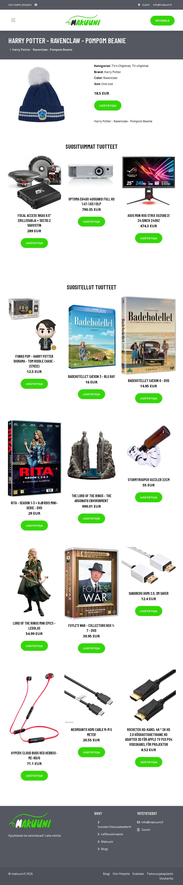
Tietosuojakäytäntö (160, 874)
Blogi (104, 849)
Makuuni (107, 842)
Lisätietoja (107, 105)
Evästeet (138, 874)
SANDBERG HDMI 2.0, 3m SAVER (149, 593)
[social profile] (36, 4)
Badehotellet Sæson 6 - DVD (148, 380)
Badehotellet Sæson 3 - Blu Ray (91, 376)
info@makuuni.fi (162, 4)
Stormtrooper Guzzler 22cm (149, 479)
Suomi (146, 4)
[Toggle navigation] (13, 20)
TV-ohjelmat (140, 66)
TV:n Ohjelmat (121, 66)
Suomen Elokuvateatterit (114, 827)
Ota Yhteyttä (121, 874)
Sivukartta (166, 878)
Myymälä (162, 20)
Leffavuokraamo (112, 834)
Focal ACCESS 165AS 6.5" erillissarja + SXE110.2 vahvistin (34, 220)
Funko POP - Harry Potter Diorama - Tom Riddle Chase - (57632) (34, 361)
